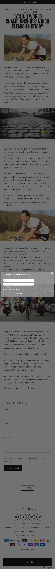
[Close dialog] (52, 273)
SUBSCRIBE (18, 293)
